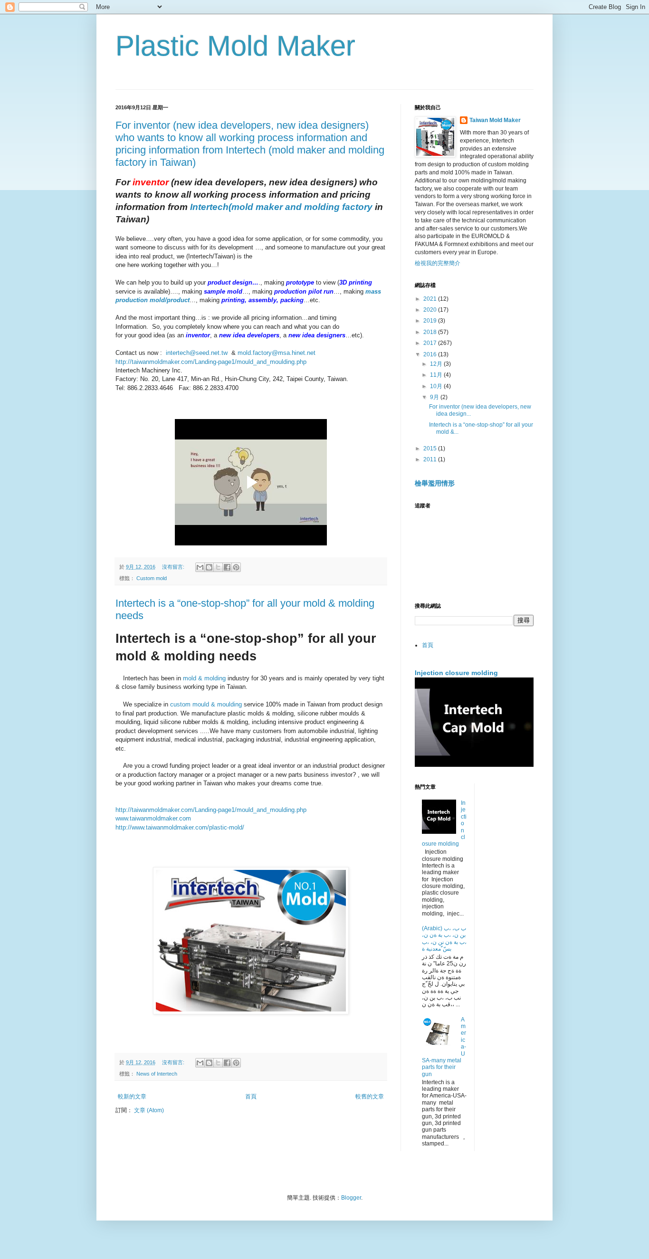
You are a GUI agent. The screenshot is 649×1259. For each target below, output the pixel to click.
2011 (430, 459)
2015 (430, 448)
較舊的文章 (369, 1096)
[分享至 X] (218, 567)
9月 (435, 397)
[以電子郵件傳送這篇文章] (200, 567)
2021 (430, 299)
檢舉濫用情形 (435, 483)
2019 (430, 320)
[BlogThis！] (209, 567)
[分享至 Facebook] (227, 567)
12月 (437, 364)
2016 (430, 354)
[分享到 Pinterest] (236, 567)
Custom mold (151, 578)
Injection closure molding (456, 673)
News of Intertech (156, 1074)
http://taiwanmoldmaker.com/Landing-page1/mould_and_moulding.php (210, 361)
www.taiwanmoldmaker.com (153, 818)
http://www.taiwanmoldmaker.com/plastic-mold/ (179, 827)
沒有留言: (174, 567)
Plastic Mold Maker (235, 46)
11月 (437, 375)
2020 (430, 309)
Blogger (351, 1197)
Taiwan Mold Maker (495, 120)
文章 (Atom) (149, 1110)
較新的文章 (132, 1096)
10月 (437, 386)
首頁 (251, 1096)
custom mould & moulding (206, 704)
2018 (430, 332)
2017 (430, 343)
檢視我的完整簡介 (437, 263)
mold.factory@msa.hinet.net (276, 352)
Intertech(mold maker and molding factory (282, 207)
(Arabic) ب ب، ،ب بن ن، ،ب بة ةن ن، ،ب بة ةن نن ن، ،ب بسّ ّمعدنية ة (444, 938)
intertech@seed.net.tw (197, 352)
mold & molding (204, 678)
